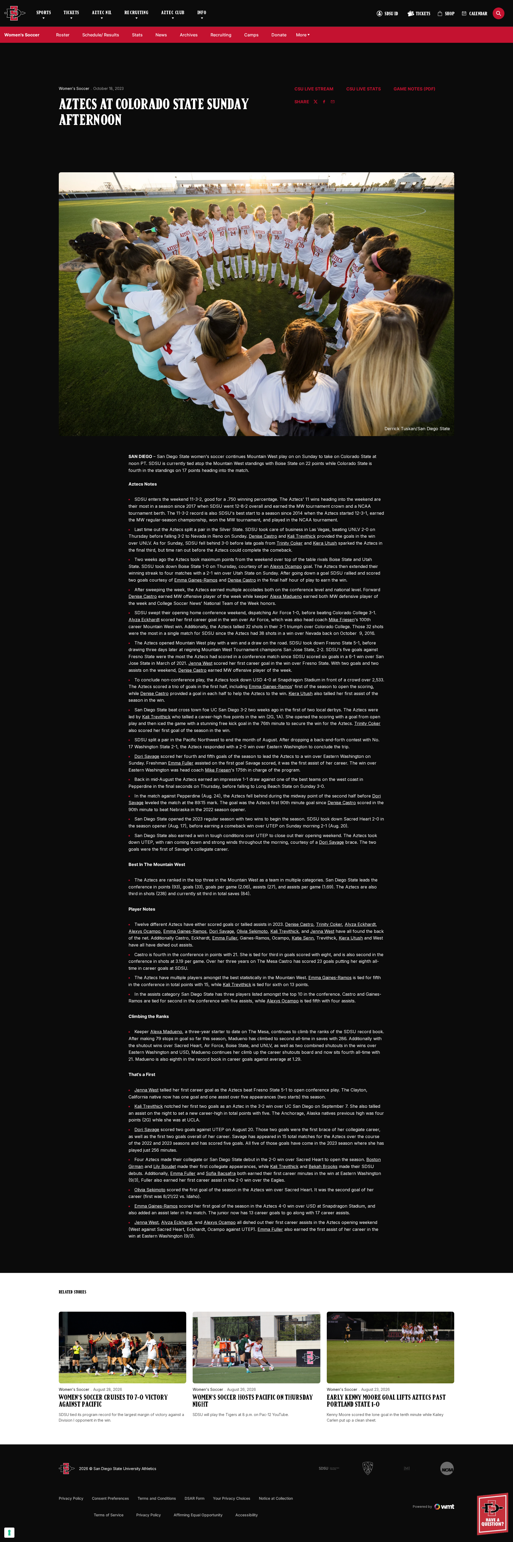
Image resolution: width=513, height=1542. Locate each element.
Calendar (478, 14)
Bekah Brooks (323, 1166)
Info (202, 13)
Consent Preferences (110, 1498)
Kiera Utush (325, 543)
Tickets (71, 13)
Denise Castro (263, 536)
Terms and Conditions (157, 1498)
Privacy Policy (71, 1498)
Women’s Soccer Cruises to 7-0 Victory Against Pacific (113, 1401)
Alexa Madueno (286, 596)
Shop (446, 16)
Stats (137, 34)
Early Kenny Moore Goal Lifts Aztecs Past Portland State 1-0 (386, 1401)
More (301, 34)
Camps (251, 34)
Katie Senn (303, 938)
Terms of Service (108, 1514)
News (161, 34)
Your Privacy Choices (231, 1498)
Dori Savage (146, 756)
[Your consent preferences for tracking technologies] (9, 1533)
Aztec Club (172, 13)
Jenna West (200, 663)
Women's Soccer (74, 88)
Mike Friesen (342, 619)
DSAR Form (194, 1498)
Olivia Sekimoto (252, 931)
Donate (278, 34)
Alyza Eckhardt (144, 619)
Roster (62, 34)
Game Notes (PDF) (415, 89)
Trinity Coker (290, 543)
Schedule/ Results (100, 34)
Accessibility (246, 1514)
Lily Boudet (164, 1166)
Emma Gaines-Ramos (195, 580)
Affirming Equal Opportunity (198, 1515)
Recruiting (136, 13)
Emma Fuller (180, 763)
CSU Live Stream (313, 89)
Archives (189, 34)
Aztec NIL (102, 13)
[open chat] (494, 1514)
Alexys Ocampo (286, 566)
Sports (43, 13)
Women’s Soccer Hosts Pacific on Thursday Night (253, 1401)
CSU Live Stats (363, 89)
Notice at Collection (276, 1498)
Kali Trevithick (301, 536)
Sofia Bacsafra (221, 1173)
